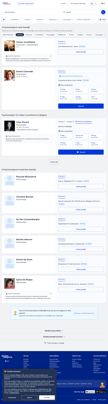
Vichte (71, 35)
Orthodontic (53, 365)
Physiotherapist (54, 367)
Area (73, 361)
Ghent (25, 363)
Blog (94, 363)
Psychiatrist (53, 363)
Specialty (75, 363)
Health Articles (76, 365)
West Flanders (8, 35)
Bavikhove (62, 35)
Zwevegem (99, 35)
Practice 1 (61, 41)
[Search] (103, 12)
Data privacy (97, 365)
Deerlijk (20, 35)
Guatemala (83, 383)
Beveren (29, 35)
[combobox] (31, 12)
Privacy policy (102, 399)
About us (96, 367)
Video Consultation (99, 372)
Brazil (90, 383)
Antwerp (26, 361)
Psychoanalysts (52, 343)
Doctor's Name (76, 359)
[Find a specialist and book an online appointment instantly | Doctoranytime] (45, 343)
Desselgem (51, 35)
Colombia (71, 383)
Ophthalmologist (54, 361)
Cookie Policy (14, 393)
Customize (12, 397)
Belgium (59, 383)
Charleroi (26, 365)
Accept (47, 397)
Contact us (96, 359)
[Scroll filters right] (93, 19)
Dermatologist (53, 359)
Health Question (77, 367)
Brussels (26, 359)
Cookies (94, 399)
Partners (96, 370)
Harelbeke (39, 35)
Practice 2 (70, 122)
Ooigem (80, 35)
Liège (25, 367)
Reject (29, 397)
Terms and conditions (83, 399)
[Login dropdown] (93, 3)
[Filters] (4, 19)
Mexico (65, 383)
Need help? (96, 368)
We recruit (96, 361)
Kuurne (89, 35)
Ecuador (77, 383)
